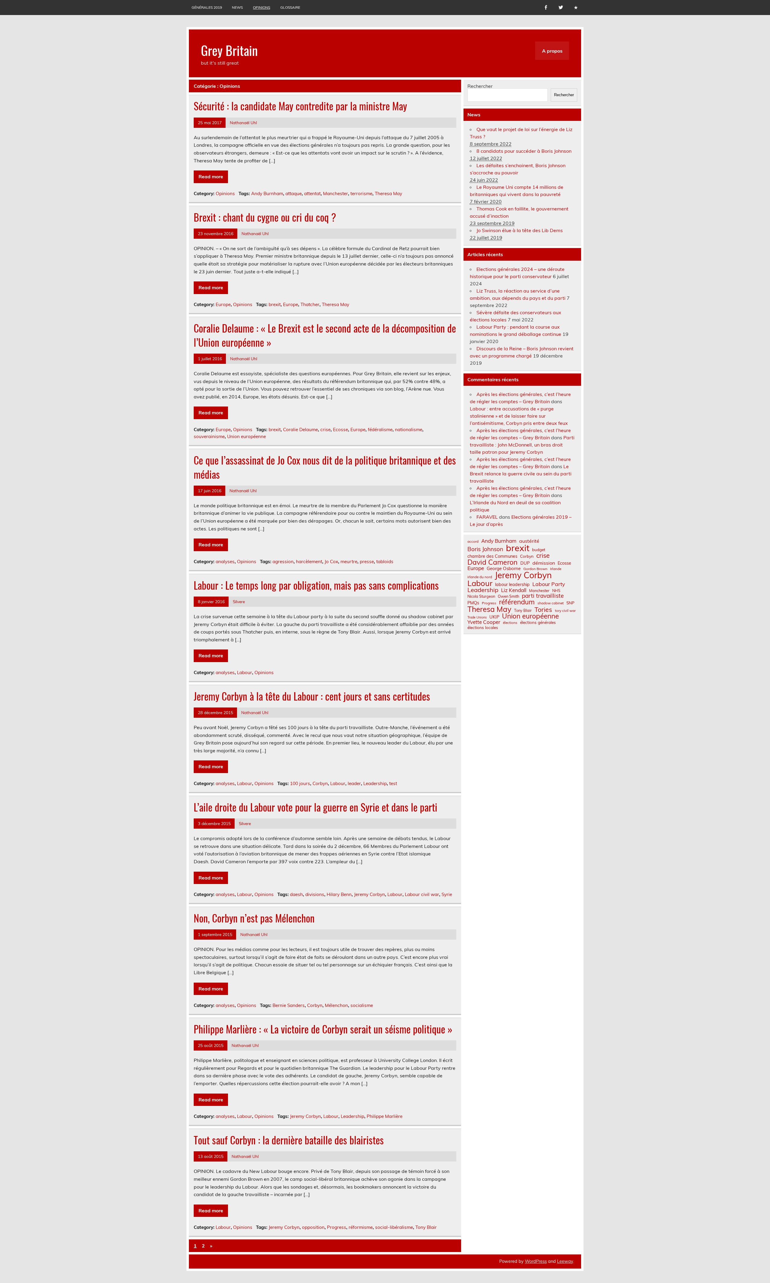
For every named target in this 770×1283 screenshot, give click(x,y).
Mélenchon (336, 1005)
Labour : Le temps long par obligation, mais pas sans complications (316, 585)
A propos (552, 51)
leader (354, 783)
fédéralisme (380, 429)
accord (473, 541)
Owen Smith (508, 596)
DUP (525, 563)
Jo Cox (331, 561)
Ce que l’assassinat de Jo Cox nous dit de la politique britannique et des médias (325, 467)
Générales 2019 (207, 7)
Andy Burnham (267, 193)
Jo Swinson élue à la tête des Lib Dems (519, 230)
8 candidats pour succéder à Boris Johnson (523, 151)
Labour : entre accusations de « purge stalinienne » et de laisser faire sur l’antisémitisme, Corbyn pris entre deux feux (519, 416)
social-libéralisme (394, 1227)
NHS (556, 591)
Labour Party (548, 584)
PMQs (473, 603)
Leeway (565, 1261)
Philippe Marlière (384, 1116)
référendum (517, 602)
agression (283, 561)
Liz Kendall (513, 590)
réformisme (361, 1227)
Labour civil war (422, 894)
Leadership (375, 783)
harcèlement (309, 561)
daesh (296, 894)
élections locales (482, 627)
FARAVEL (487, 517)
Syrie (447, 894)
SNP (570, 603)
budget (538, 550)
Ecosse (340, 429)
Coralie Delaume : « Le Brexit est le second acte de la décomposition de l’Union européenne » (325, 335)
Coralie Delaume (300, 429)
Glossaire (290, 7)
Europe (223, 304)
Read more (211, 176)
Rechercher (480, 86)
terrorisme (361, 193)
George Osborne (504, 568)
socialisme (361, 1005)
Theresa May (388, 193)
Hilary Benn (339, 894)
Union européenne (246, 436)
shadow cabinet (550, 603)
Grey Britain (229, 50)
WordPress (536, 1261)
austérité (529, 541)
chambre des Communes (492, 556)
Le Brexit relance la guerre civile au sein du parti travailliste (520, 473)
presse (367, 561)
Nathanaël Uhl (243, 122)
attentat (312, 193)
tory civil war (565, 610)
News (237, 7)
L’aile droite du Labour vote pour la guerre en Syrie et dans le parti (315, 807)
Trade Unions (477, 617)
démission (543, 562)
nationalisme (408, 429)
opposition (313, 1227)
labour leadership (512, 584)
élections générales (538, 622)
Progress (336, 1227)
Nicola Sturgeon (481, 596)
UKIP (494, 617)
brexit (275, 304)
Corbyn (320, 783)
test (393, 783)
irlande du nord (479, 577)
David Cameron (492, 562)
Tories (543, 609)
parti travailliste (543, 596)
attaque (293, 193)
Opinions (261, 7)
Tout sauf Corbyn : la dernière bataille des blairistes (289, 1139)
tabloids (384, 561)
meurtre (348, 561)
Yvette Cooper (483, 622)
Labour (244, 672)
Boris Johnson (485, 549)
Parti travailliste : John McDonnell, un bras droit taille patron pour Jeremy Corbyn (522, 444)
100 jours (300, 783)
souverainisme (209, 436)
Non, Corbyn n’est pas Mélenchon (254, 917)
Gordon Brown (535, 569)
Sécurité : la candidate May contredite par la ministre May (300, 105)
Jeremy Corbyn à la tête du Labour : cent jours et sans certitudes (312, 696)
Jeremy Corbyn (369, 894)
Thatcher (309, 304)
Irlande (555, 569)
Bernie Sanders (289, 1005)
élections (510, 623)
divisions (314, 894)
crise (325, 429)
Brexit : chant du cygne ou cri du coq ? (265, 217)
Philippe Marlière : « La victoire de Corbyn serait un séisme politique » (323, 1028)
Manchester (335, 193)
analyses (225, 561)
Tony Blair (426, 1227)
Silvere (239, 601)
